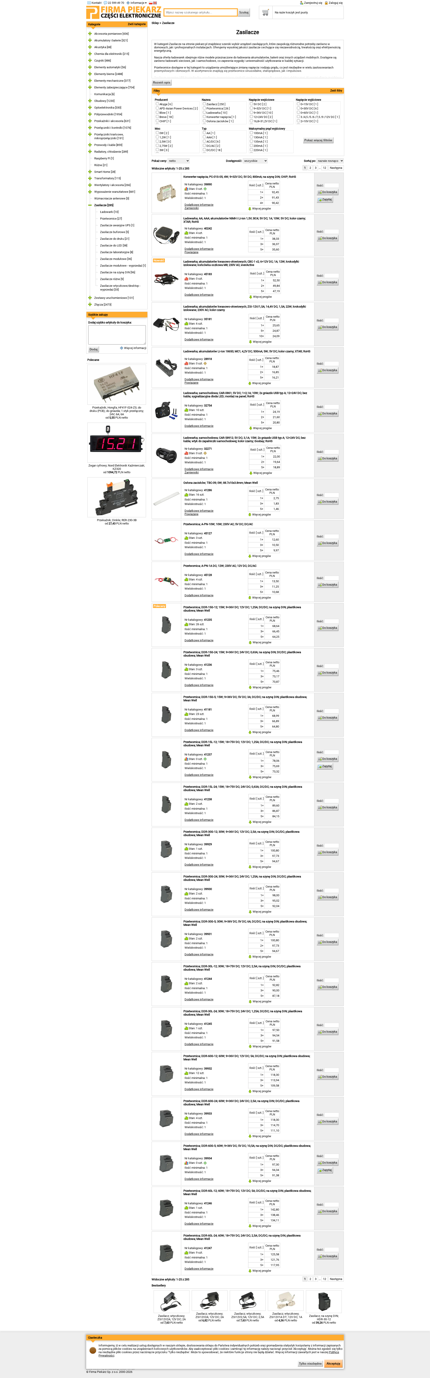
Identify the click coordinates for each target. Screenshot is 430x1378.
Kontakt (96, 2)
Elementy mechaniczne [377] (112, 80)
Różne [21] (100, 165)
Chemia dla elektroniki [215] (111, 54)
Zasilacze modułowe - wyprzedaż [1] (123, 265)
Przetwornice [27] (111, 218)
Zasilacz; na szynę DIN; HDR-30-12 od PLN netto (324, 1319)
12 (324, 167)
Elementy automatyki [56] (110, 67)
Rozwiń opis (161, 82)
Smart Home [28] (104, 171)
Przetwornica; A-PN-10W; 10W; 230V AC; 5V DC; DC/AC (218, 524)
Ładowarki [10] (109, 212)
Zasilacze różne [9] (112, 279)
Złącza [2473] (102, 304)
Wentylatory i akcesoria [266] (112, 185)
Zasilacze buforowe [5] (114, 232)
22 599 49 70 (115, 2)
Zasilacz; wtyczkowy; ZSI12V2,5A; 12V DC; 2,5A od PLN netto (247, 1317)
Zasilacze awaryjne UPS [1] (117, 225)
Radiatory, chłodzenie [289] (111, 151)
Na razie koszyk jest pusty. (291, 12)
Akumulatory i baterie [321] (111, 40)
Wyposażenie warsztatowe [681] (114, 191)
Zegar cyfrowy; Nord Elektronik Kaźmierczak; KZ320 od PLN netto (116, 469)
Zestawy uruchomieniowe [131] (114, 298)
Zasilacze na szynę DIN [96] (117, 272)
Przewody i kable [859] (108, 145)
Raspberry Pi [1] (104, 158)
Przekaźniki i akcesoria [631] (112, 121)
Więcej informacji (134, 348)
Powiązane (191, 252)
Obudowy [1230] (104, 101)
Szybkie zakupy (98, 314)
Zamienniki (192, 208)
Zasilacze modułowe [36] (116, 259)
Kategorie (94, 24)
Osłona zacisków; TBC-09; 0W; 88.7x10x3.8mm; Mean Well (220, 482)
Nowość (159, 260)
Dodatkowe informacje (199, 204)
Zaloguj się (335, 2)
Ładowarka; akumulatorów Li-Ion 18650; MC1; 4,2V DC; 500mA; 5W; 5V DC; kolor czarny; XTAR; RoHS (246, 351)
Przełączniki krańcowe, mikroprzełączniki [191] (109, 136)
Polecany (159, 606)
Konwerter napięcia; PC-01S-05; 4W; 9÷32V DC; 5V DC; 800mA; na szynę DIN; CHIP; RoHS (239, 176)
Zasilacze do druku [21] (114, 238)
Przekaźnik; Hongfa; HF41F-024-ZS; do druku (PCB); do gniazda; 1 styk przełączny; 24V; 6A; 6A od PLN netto (117, 412)
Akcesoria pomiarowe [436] (111, 33)
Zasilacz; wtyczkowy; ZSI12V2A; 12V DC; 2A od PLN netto (171, 1319)
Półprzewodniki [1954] (108, 114)
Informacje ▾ (138, 2)
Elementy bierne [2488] (108, 74)
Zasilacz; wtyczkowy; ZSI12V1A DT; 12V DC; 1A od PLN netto (285, 1317)
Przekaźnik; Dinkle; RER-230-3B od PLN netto (117, 521)
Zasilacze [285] (103, 205)
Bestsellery (159, 1285)
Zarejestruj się (312, 2)
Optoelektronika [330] (107, 107)
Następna (336, 167)
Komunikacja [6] (104, 94)
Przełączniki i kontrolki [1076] (112, 127)
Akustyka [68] (102, 47)
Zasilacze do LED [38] (113, 245)
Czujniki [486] (102, 60)
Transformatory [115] (107, 178)
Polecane (93, 360)
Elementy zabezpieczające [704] (114, 87)
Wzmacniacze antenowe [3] (111, 198)
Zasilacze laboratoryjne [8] (116, 252)
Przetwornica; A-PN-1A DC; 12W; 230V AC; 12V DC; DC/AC (219, 565)
